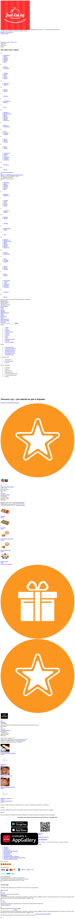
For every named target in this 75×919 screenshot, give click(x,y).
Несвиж (5, 125)
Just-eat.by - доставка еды (7, 32)
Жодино (6, 91)
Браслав (5, 60)
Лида (5, 107)
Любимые (7, 367)
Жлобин (6, 89)
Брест (5, 62)
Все (7, 402)
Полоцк (5, 140)
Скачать (6, 890)
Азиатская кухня (9, 347)
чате (8, 42)
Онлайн (7, 362)
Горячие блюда (9, 331)
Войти (2, 174)
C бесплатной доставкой (11, 373)
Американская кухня (10, 348)
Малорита (6, 112)
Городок (6, 77)
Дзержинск (6, 83)
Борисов (6, 59)
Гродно (5, 78)
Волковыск (6, 68)
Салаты (7, 333)
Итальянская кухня (10, 353)
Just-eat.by (40, 833)
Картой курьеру (9, 361)
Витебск (6, 67)
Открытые (3, 402)
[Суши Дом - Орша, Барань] (37, 480)
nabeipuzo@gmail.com (43, 837)
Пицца (7, 327)
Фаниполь (6, 164)
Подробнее (48, 914)
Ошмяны (6, 134)
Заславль (6, 96)
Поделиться (4, 895)
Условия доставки (5, 494)
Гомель (5, 74)
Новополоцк (7, 126)
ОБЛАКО (3, 722)
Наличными (8, 359)
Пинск (5, 139)
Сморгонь (6, 158)
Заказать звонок (4, 33)
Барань (5, 56)
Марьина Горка (7, 113)
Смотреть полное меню (6, 564)
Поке (6, 337)
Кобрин (5, 102)
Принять (37, 914)
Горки (5, 75)
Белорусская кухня (10, 350)
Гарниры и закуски (10, 339)
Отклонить (42, 914)
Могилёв (6, 117)
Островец (6, 133)
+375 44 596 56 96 (42, 839)
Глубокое (6, 73)
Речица (5, 146)
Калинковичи (7, 101)
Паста (6, 336)
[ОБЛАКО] (37, 716)
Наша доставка (9, 372)
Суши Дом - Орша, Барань (7, 486)
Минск (5, 115)
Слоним (6, 154)
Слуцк (5, 155)
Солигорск (6, 159)
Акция (7, 369)
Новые (7, 376)
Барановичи (7, 55)
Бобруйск (6, 58)
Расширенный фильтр (13, 402)
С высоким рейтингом (11, 375)
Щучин (5, 169)
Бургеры (7, 330)
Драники (7, 334)
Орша (5, 131)
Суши (6, 329)
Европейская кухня (10, 351)
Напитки (7, 340)
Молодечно (6, 120)
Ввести (16, 909)
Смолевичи (6, 157)
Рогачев (5, 148)
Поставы (6, 141)
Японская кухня (9, 354)
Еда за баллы (8, 370)
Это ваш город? (4, 172)
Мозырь (5, 119)
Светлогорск (7, 153)
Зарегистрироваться (11, 174)
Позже (2, 890)
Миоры (5, 116)
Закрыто (11, 172)
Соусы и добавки (9, 342)
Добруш (6, 84)
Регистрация (20, 174)
